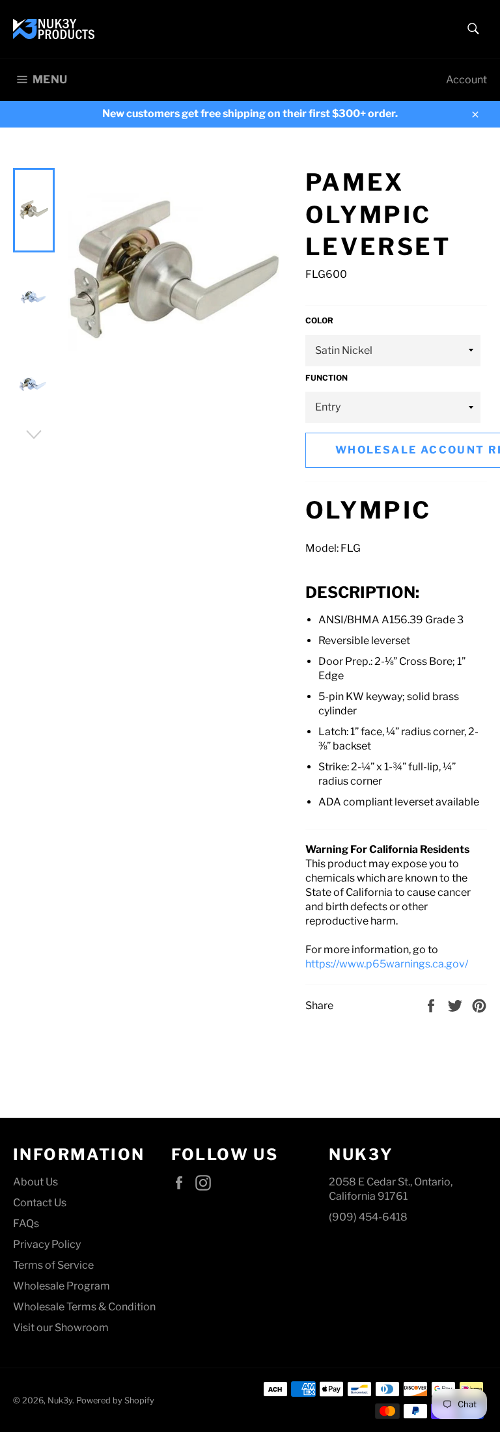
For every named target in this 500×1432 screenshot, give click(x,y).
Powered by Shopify (115, 1400)
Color (319, 320)
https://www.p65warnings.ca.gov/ (386, 964)
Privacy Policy (47, 1244)
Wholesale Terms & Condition (84, 1307)
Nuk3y (60, 1400)
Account (466, 80)
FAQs (26, 1223)
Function (326, 378)
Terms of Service (53, 1265)
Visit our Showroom (61, 1327)
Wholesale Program (61, 1286)
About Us (35, 1182)
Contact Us (39, 1202)
